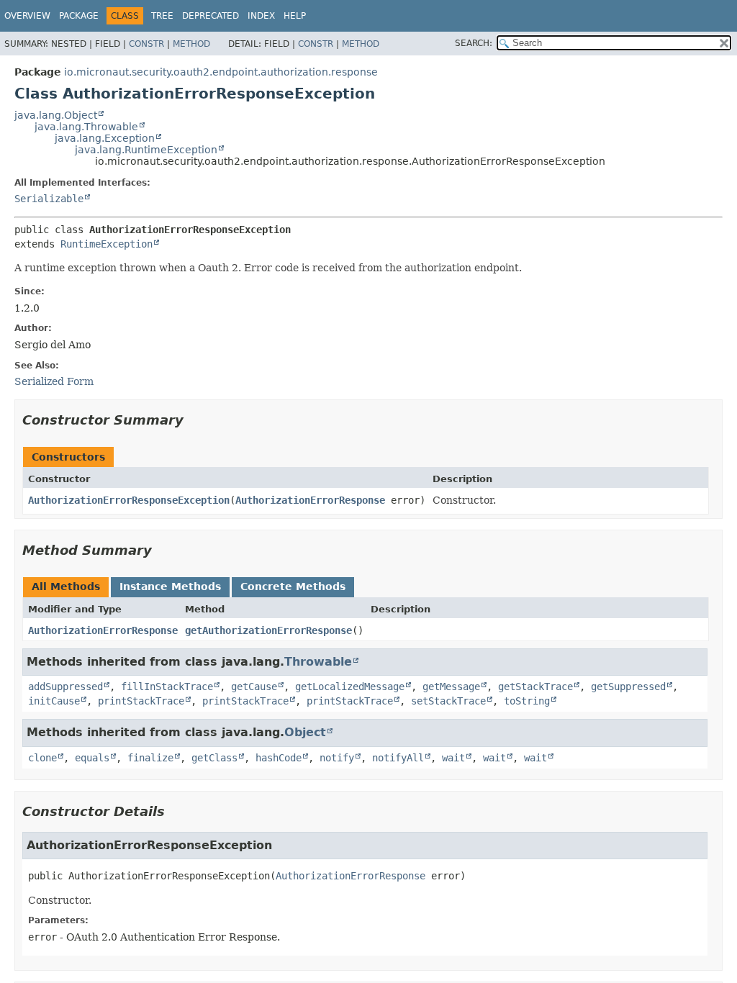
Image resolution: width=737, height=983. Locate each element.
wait (453, 758)
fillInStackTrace (167, 686)
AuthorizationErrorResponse (310, 500)
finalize (150, 758)
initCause (54, 701)
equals (92, 758)
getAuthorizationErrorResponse (268, 630)
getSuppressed (628, 686)
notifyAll (398, 758)
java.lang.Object (55, 115)
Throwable (318, 662)
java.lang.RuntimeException (146, 149)
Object (305, 732)
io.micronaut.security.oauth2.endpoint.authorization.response (221, 72)
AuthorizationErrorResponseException (129, 500)
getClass (214, 758)
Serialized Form (54, 381)
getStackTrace (535, 686)
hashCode (279, 758)
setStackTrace (448, 701)
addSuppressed (65, 686)
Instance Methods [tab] (170, 586)
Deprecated (210, 16)
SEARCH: (473, 43)
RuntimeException (106, 244)
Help (295, 16)
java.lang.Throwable (86, 126)
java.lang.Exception (105, 138)
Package (79, 16)
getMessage (451, 686)
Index (261, 16)
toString (527, 701)
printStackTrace (141, 701)
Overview (27, 16)
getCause (254, 686)
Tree (162, 16)
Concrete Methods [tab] (292, 586)
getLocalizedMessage (349, 686)
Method (191, 44)
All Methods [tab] (66, 586)
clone (42, 758)
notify (337, 758)
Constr (146, 44)
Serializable (48, 198)
